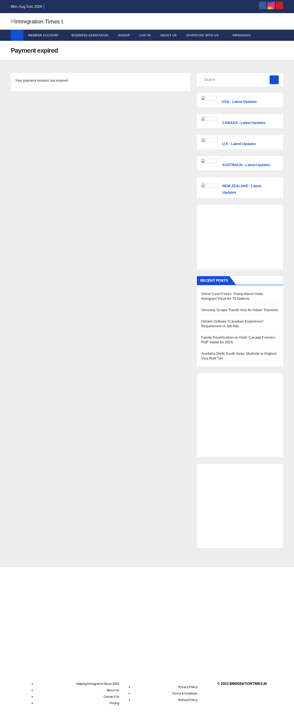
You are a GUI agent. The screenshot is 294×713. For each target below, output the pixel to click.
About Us (168, 35)
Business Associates (89, 35)
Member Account (44, 35)
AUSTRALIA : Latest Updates (246, 165)
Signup (124, 35)
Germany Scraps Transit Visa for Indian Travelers (239, 310)
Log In (145, 35)
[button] (280, 35)
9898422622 (241, 35)
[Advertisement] (240, 237)
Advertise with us (202, 35)
